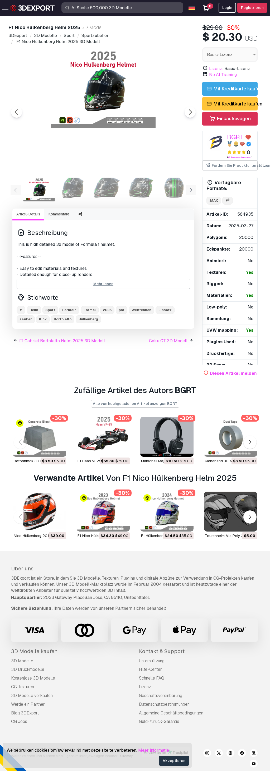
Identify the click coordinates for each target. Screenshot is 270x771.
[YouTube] (253, 764)
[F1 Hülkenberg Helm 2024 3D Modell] (167, 512)
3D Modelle (22, 661)
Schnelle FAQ (151, 678)
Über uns (22, 568)
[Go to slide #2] (73, 189)
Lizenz (145, 687)
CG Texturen (22, 687)
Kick (43, 319)
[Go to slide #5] (174, 189)
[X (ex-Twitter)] (219, 754)
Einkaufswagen (233, 119)
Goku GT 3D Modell (168, 341)
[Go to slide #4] (140, 189)
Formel (90, 310)
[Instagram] (207, 754)
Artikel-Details (28, 214)
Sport (50, 310)
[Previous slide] (16, 112)
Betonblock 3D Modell (32, 461)
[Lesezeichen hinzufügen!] (58, 449)
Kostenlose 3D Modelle (33, 678)
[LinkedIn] (253, 754)
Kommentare (59, 214)
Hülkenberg (88, 319)
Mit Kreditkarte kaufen (235, 89)
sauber (26, 319)
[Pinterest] (230, 754)
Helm (34, 310)
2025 (107, 310)
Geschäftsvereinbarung (160, 695)
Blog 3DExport (25, 713)
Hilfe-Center (150, 669)
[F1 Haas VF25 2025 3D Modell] (103, 437)
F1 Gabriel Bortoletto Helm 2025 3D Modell (62, 341)
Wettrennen (141, 310)
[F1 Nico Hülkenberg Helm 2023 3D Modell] (103, 512)
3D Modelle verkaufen (32, 695)
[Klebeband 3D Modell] (230, 437)
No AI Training (223, 74)
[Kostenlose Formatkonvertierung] (228, 201)
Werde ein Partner (28, 704)
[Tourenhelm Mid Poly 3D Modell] (230, 512)
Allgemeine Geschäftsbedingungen (171, 713)
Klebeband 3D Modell (223, 461)
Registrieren (252, 7)
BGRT (235, 137)
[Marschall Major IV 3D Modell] (167, 437)
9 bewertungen (240, 157)
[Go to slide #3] (106, 189)
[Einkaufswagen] (47, 449)
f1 (21, 310)
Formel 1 (69, 310)
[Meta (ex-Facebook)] (242, 754)
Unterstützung (152, 661)
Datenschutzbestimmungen (164, 704)
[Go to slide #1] (39, 189)
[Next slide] (190, 112)
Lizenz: (216, 68)
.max (213, 200)
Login (227, 7)
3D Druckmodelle (27, 669)
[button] (250, 442)
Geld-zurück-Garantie (159, 721)
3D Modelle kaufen (34, 651)
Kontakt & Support (162, 651)
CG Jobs (19, 721)
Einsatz (165, 310)
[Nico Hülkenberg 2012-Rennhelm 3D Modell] (39, 512)
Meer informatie (153, 750)
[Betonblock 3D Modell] (39, 437)
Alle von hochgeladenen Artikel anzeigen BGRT (135, 403)
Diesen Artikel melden (233, 373)
